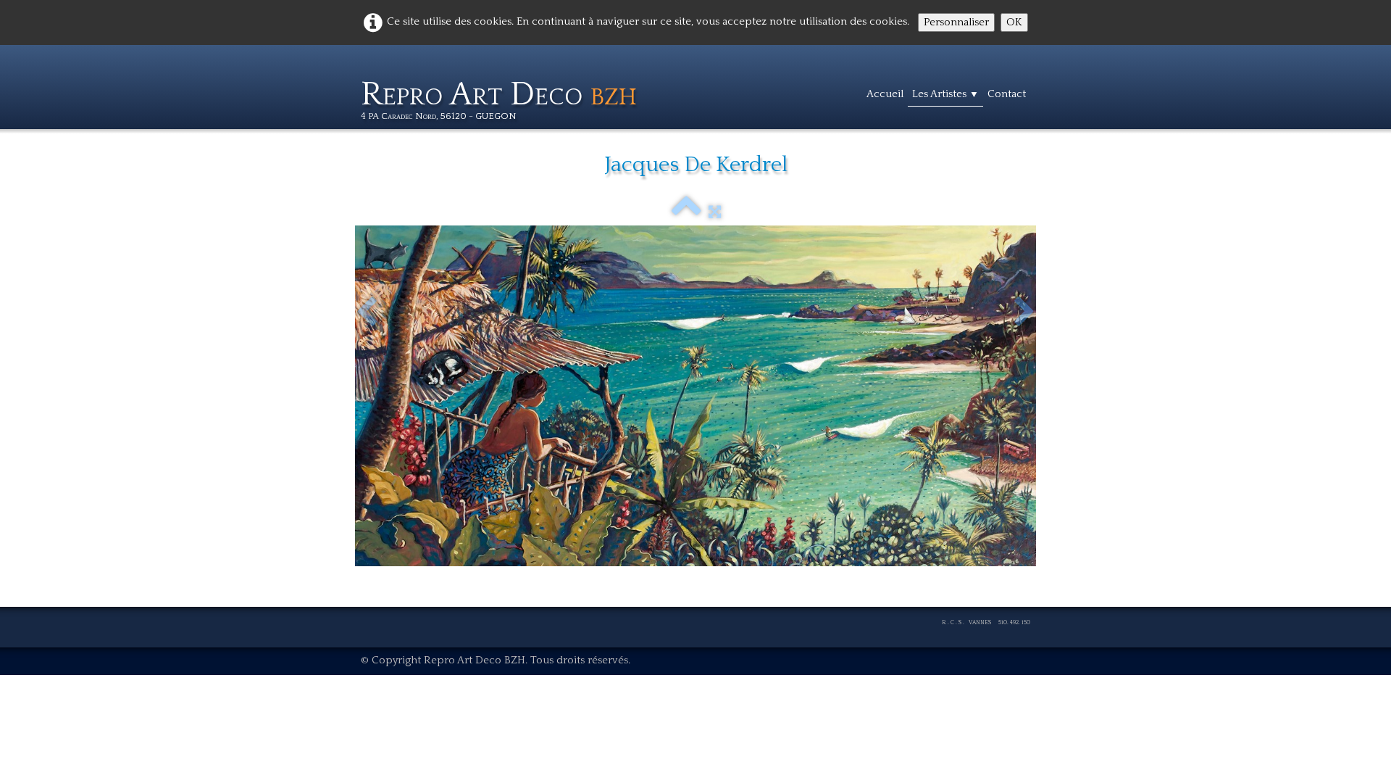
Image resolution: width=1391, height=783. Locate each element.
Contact (1006, 94)
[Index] (686, 212)
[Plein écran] (715, 212)
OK (1014, 22)
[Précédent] (366, 312)
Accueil (884, 94)
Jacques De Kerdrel (696, 165)
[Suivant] (1024, 312)
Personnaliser (956, 22)
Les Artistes (945, 94)
